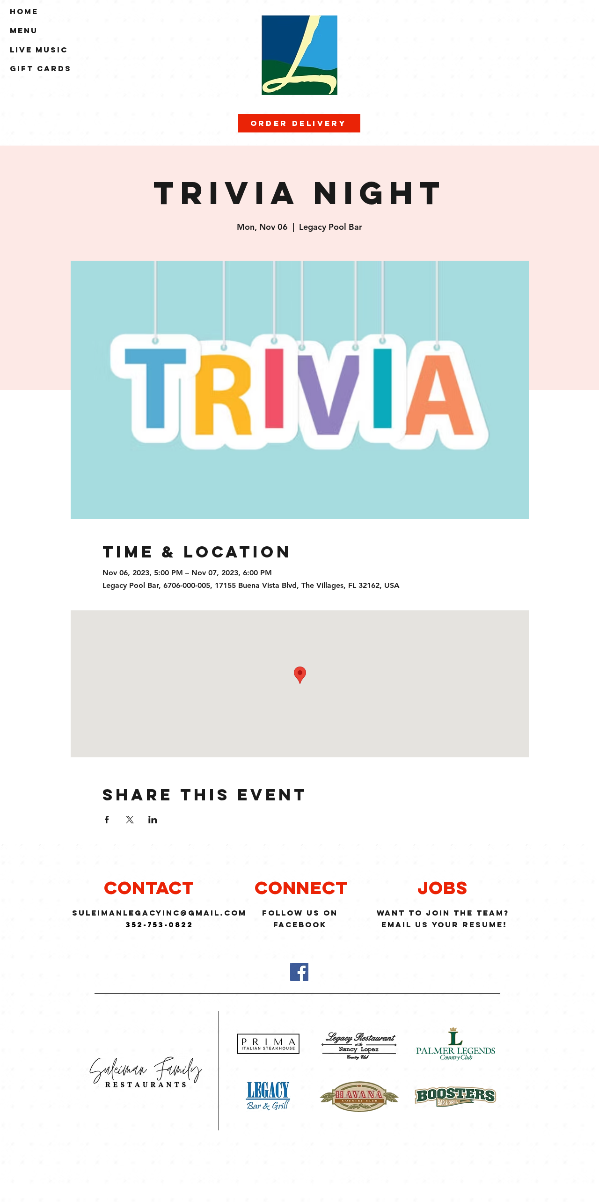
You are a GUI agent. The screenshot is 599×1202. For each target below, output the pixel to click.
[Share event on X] (129, 819)
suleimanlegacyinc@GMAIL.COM (159, 912)
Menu (24, 30)
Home (24, 11)
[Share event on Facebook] (106, 819)
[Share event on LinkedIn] (152, 819)
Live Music (39, 49)
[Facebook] (299, 972)
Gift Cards (41, 68)
